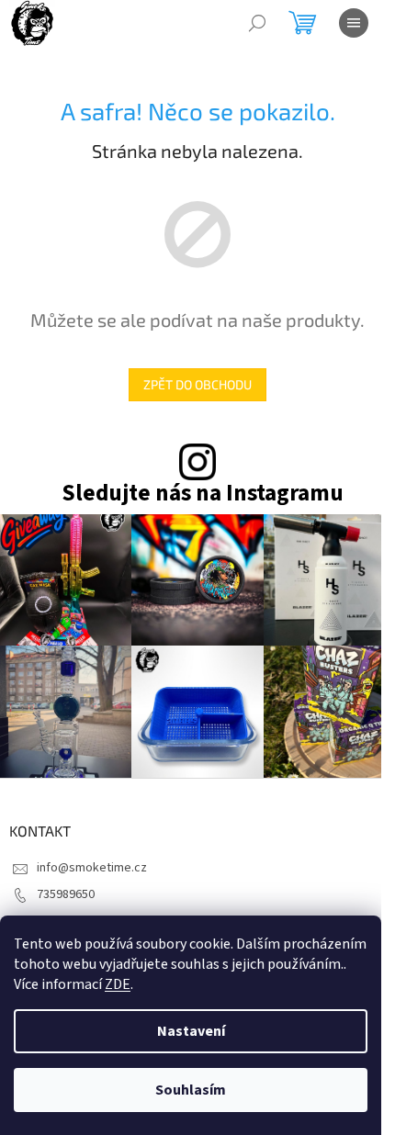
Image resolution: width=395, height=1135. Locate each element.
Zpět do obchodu (197, 384)
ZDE (117, 984)
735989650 (66, 894)
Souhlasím (190, 1090)
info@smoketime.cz (92, 868)
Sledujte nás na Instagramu (203, 493)
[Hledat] (257, 23)
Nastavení (191, 1031)
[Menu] (353, 23)
